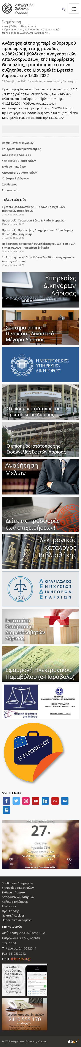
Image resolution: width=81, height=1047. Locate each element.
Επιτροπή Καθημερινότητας (21, 149)
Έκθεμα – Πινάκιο (14, 166)
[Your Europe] (40, 327)
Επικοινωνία (10, 190)
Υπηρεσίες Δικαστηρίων (19, 161)
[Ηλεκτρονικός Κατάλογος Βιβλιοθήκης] (40, 551)
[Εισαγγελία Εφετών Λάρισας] (40, 439)
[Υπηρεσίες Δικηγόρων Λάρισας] (40, 290)
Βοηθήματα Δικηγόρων (17, 143)
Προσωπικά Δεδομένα (17, 920)
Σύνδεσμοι (9, 184)
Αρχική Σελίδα (10, 26)
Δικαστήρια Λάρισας (16, 155)
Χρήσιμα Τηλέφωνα (15, 178)
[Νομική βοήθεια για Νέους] (40, 701)
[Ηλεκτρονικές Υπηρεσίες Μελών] (40, 980)
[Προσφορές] (40, 514)
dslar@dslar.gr (21, 959)
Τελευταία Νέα (14, 199)
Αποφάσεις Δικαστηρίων (19, 172)
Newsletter (27, 26)
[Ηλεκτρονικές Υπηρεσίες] (40, 364)
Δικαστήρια (69, 81)
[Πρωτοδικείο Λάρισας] (40, 402)
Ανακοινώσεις (52, 81)
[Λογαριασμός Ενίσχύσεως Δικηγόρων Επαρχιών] (40, 589)
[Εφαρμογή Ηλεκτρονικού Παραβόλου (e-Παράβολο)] (40, 663)
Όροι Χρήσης (10, 911)
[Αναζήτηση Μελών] (40, 476)
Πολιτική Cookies (13, 915)
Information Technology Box (73, 1041)
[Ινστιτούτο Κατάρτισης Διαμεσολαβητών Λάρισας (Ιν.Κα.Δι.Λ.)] (40, 626)
